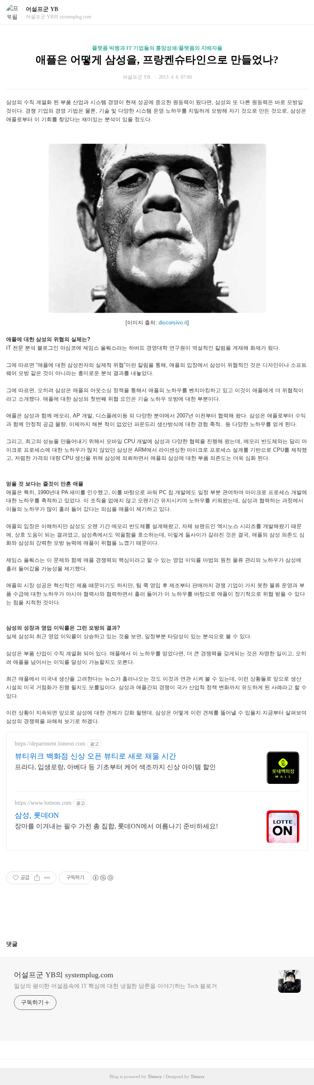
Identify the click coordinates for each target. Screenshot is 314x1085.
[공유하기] (37, 878)
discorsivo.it (173, 323)
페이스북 (137, 915)
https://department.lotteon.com (50, 744)
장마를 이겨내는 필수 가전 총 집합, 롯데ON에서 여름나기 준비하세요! (116, 826)
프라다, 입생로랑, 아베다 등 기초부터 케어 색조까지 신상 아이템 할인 (115, 766)
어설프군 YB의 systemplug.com (63, 975)
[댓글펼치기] (20, 944)
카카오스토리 (157, 915)
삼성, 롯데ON (37, 815)
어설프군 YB (42, 9)
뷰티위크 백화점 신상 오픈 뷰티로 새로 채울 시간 (95, 756)
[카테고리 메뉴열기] (300, 12)
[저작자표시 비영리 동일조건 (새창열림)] (103, 877)
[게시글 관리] (47, 878)
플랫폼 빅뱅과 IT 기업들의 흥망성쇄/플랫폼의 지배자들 (157, 48)
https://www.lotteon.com (43, 803)
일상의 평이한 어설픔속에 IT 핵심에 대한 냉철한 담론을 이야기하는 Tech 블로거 (115, 986)
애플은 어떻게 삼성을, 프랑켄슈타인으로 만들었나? (157, 60)
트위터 (176, 915)
